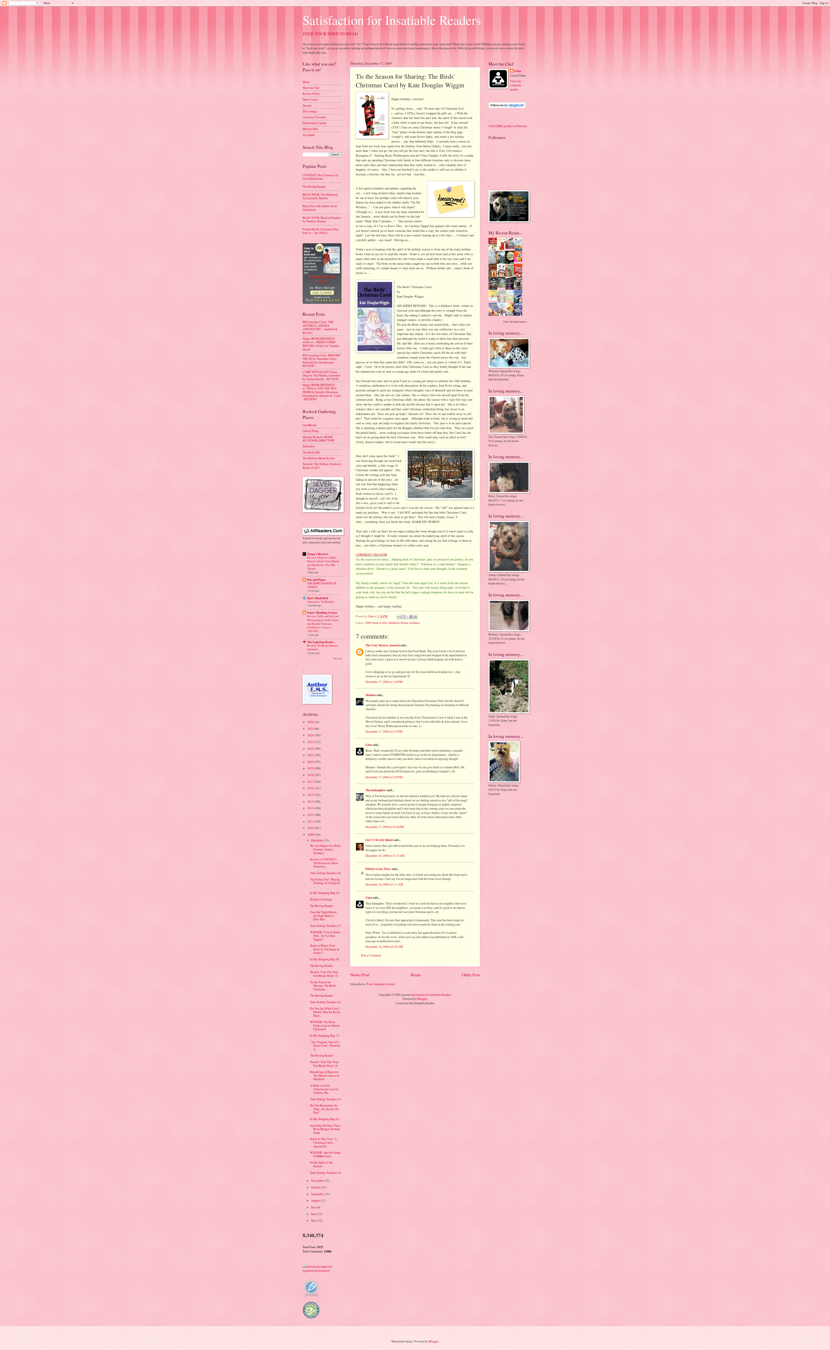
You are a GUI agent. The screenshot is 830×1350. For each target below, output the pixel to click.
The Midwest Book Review (319, 458)
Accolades (309, 135)
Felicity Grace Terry (378, 869)
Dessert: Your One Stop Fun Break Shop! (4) (324, 1064)
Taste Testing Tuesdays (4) (325, 1173)
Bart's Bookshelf (317, 598)
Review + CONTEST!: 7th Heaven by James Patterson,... (324, 862)
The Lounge (310, 111)
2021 (310, 755)
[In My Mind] (502, 276)
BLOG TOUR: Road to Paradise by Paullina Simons (322, 219)
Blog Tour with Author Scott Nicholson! (320, 208)
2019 (310, 768)
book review (379, 623)
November (317, 1181)
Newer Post (359, 974)
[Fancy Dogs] (502, 250)
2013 (310, 808)
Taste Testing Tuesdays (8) (325, 873)
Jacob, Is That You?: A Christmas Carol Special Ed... (323, 1142)
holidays (415, 623)
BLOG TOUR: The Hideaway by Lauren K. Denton (320, 196)
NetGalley (309, 446)
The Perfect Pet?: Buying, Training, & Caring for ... (325, 883)
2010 (310, 828)
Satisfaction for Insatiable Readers (392, 20)
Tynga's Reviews (317, 554)
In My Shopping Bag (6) (324, 1119)
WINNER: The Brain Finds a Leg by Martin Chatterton (325, 1025)
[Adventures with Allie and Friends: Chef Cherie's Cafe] (502, 302)
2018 (310, 775)
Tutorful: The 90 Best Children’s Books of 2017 (322, 466)
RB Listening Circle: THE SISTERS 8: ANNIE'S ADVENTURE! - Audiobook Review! (320, 327)
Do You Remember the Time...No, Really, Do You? (324, 1109)
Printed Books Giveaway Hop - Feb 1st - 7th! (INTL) (321, 231)
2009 (368, 623)
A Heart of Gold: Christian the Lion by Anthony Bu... (324, 1089)
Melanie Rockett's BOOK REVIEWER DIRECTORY (319, 439)
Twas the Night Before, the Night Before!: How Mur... (323, 915)
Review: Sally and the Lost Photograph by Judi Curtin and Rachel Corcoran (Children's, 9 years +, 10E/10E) (323, 623)
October (316, 1187)
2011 (310, 821)
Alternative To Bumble (320, 602)
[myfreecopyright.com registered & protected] (322, 1270)
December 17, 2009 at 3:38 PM (384, 682)
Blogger (422, 999)
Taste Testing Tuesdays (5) (325, 1099)
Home (415, 974)
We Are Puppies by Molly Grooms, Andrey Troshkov (325, 849)
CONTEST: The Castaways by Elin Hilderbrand (320, 177)
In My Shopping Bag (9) (324, 893)
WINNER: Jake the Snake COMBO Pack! (325, 1154)
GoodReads (309, 425)
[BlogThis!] (403, 617)
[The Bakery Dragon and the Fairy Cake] (493, 315)
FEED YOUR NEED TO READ (330, 33)
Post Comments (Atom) (381, 984)
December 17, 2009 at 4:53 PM (384, 731)
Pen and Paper (316, 580)
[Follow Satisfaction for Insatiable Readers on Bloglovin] (507, 107)
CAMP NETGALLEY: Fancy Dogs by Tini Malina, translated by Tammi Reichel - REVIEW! (321, 375)
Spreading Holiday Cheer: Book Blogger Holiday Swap (325, 1129)
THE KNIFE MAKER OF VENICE (321, 585)
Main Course (310, 99)
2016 (310, 788)
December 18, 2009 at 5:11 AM (384, 884)
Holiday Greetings (321, 899)
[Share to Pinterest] (415, 617)
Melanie (371, 695)
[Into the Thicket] (502, 286)
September (318, 1194)
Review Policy (311, 93)
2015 (310, 795)
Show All (337, 658)
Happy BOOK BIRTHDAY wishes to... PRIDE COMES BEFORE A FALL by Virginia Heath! (321, 343)
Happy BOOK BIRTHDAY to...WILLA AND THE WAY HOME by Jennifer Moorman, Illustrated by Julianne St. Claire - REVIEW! (322, 392)
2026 (310, 722)
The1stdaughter (376, 790)
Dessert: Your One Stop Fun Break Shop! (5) (324, 974)
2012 (310, 815)
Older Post (471, 974)
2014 (310, 801)
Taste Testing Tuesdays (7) (325, 926)
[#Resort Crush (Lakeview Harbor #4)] (510, 247)
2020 (310, 762)
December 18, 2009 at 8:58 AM (384, 947)
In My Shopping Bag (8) (324, 959)
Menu (306, 82)
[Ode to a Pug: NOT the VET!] (493, 299)
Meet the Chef (311, 88)
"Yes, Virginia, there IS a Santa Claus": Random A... (325, 1045)
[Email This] (399, 617)
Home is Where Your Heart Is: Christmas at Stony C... (324, 949)
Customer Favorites (314, 117)
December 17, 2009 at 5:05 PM (384, 777)
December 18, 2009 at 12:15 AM (385, 856)
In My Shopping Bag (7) (324, 1035)
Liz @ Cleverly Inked (379, 840)
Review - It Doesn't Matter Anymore (322, 647)
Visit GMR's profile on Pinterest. (507, 126)
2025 (310, 729)
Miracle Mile (310, 129)
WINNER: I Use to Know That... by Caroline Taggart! (325, 935)
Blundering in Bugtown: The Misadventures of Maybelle (324, 1075)
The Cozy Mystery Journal (383, 645)
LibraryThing (311, 431)
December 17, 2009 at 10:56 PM (385, 827)
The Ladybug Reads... (321, 642)
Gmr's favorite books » (515, 321)
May (314, 1220)
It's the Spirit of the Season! (321, 1164)
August (315, 1200)
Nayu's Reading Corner (322, 612)
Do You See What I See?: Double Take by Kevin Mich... (325, 1012)
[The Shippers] (519, 260)
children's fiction (398, 623)
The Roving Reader (314, 186)
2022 (310, 748)
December (317, 840)
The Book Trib (311, 452)
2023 (310, 742)
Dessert (307, 105)
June (314, 1214)
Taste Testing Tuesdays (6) (325, 1002)
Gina (369, 745)
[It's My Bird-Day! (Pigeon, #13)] (510, 300)
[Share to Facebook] (411, 617)
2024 (310, 735)
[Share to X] (407, 617)
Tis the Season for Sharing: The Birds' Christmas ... (323, 985)
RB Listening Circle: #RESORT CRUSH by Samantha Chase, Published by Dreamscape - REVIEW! (322, 360)
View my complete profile (515, 85)
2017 (310, 782)
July (314, 1207)
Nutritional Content (314, 123)
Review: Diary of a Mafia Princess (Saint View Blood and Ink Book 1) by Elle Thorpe (323, 563)
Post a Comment (371, 955)
